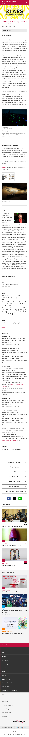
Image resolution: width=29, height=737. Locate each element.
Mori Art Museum (6, 645)
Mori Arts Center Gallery (8, 683)
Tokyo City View (6, 679)
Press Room (5, 701)
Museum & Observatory (7, 727)
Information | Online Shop (14, 491)
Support (4, 668)
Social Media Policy (7, 712)
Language (4, 716)
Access (3, 327)
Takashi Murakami (14, 477)
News (3, 652)
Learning (4, 656)
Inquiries (4, 698)
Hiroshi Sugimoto (14, 486)
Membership (5, 664)
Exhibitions (4, 649)
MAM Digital (5, 660)
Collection (4, 675)
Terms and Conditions (7, 705)
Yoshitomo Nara (14, 482)
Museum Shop (6, 686)
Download (4, 167)
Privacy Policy (5, 709)
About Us (4, 671)
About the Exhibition (14, 462)
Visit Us (4, 694)
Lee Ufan (14, 472)
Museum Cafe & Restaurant (9, 690)
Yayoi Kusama (14, 467)
